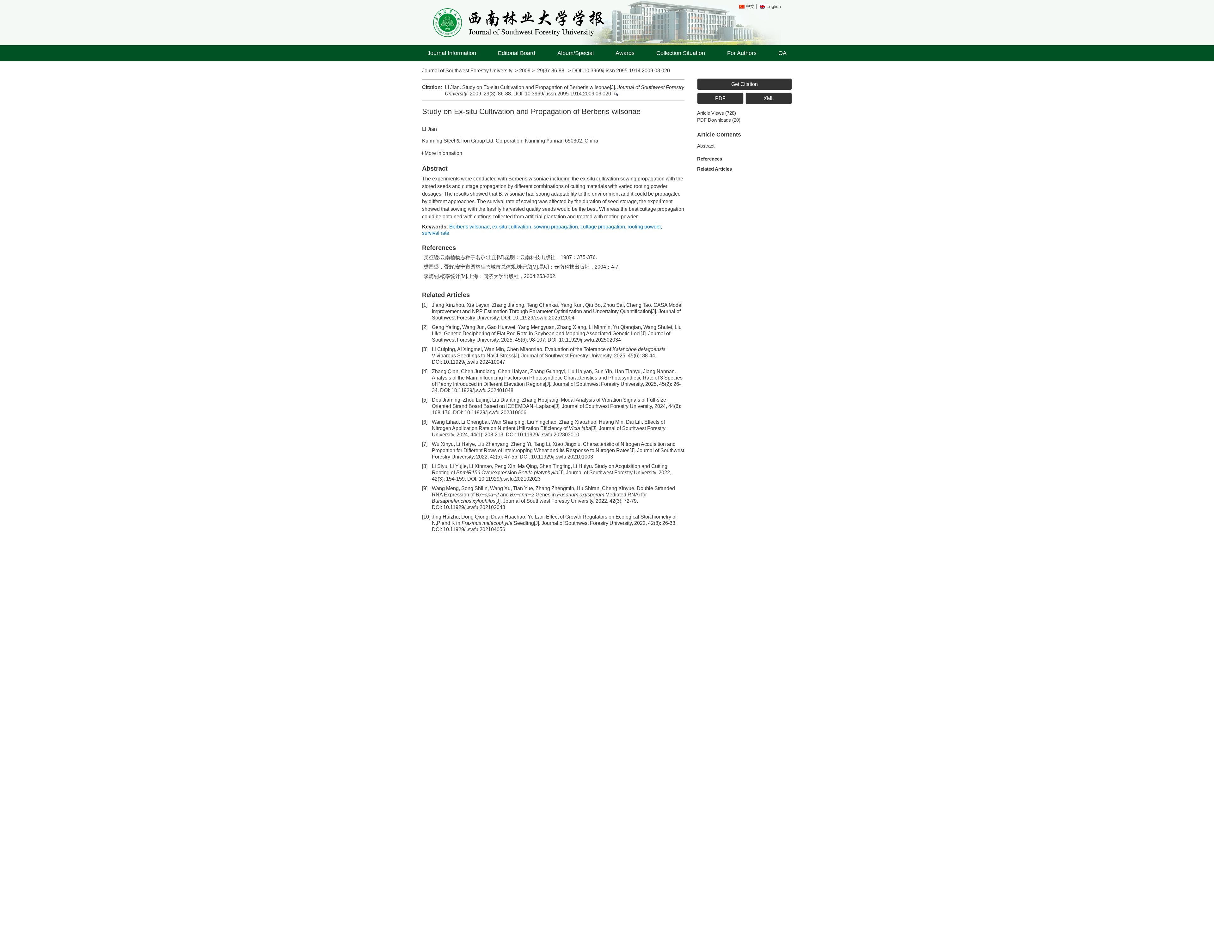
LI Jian (429, 129)
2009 (524, 70)
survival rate (435, 233)
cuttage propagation (602, 226)
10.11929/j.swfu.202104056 (474, 529)
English (773, 6)
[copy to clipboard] (615, 93)
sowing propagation (556, 226)
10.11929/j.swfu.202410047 (474, 362)
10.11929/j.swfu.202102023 (510, 479)
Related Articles (714, 169)
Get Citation (744, 84)
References (709, 158)
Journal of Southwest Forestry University (467, 70)
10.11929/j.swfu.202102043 (474, 507)
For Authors (742, 53)
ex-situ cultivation (511, 226)
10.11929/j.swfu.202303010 (548, 434)
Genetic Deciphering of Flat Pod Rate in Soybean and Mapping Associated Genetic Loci (542, 333)
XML (768, 98)
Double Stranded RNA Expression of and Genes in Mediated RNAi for (553, 495)
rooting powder (644, 226)
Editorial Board (516, 53)
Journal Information (451, 53)
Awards (625, 53)
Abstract (705, 146)
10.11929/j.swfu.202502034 (590, 340)
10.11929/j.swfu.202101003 (562, 456)
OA (782, 53)
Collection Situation (680, 53)
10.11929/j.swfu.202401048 (482, 390)
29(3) (543, 70)
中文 (750, 6)
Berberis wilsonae (469, 226)
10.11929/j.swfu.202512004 (543, 317)
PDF (720, 98)
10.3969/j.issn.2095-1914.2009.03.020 (627, 70)
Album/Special (575, 53)
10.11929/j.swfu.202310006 (495, 412)
